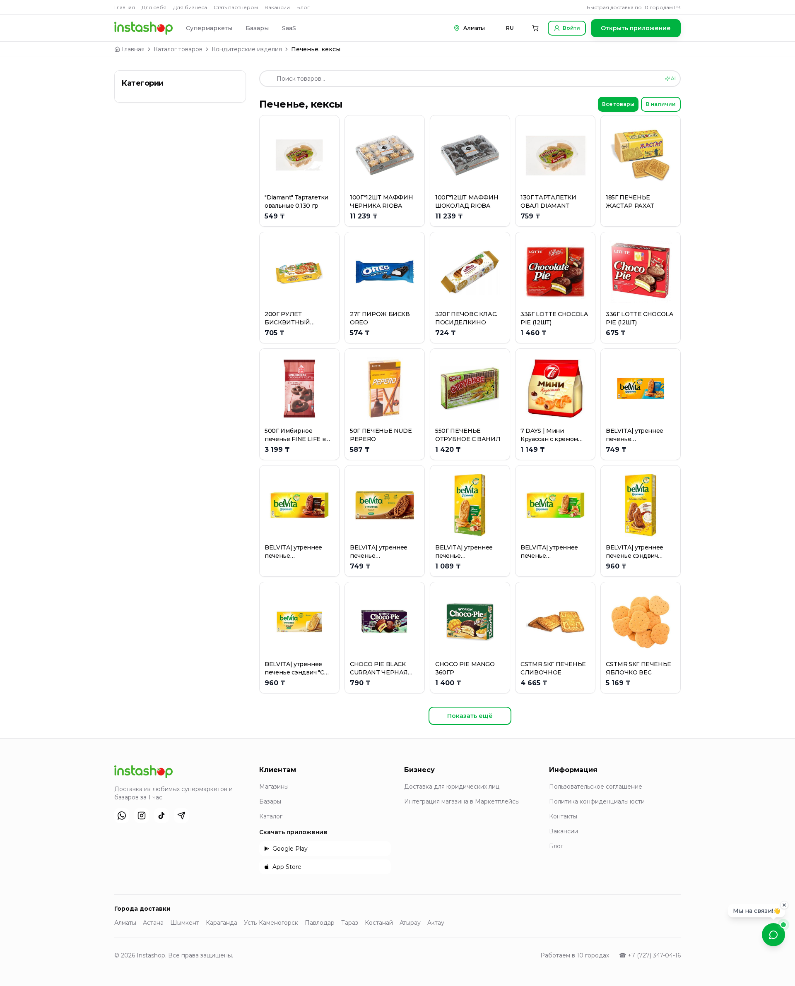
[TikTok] (161, 815)
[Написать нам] (773, 934)
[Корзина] (535, 28)
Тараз (349, 922)
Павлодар (320, 922)
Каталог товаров (178, 49)
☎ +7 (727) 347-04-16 (650, 955)
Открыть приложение (636, 28)
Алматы (125, 922)
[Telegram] (181, 815)
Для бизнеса (190, 7)
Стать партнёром (236, 7)
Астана (153, 922)
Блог (303, 7)
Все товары (618, 104)
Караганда (221, 922)
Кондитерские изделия (247, 49)
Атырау (410, 922)
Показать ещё (470, 716)
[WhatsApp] (121, 815)
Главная (124, 7)
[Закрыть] (784, 904)
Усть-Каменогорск (271, 922)
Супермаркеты (209, 28)
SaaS (289, 28)
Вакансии (277, 7)
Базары (257, 28)
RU (510, 28)
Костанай (379, 922)
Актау (435, 922)
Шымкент (184, 922)
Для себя (154, 7)
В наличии (661, 104)
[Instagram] (141, 815)
